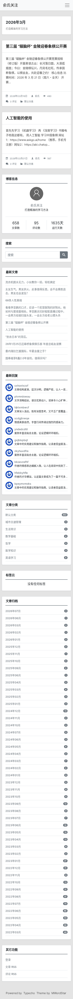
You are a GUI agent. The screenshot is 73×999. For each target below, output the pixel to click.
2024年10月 (12, 725)
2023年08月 (13, 810)
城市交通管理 (13, 522)
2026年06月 (13, 618)
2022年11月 (12, 875)
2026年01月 (12, 639)
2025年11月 (12, 653)
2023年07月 (13, 818)
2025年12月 (12, 646)
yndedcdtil (21, 429)
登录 (8, 959)
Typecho (29, 993)
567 (49, 158)
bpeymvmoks (22, 483)
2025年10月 (12, 661)
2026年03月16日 (18, 96)
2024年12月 (12, 711)
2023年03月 (13, 846)
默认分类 (28, 101)
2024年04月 (13, 753)
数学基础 (10, 536)
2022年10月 (12, 882)
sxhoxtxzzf (21, 385)
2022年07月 (13, 903)
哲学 (8, 543)
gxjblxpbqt (21, 440)
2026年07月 (13, 611)
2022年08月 (13, 896)
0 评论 (13, 101)
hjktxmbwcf (21, 407)
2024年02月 (13, 768)
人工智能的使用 (19, 118)
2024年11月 (12, 718)
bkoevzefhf (21, 461)
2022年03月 (13, 932)
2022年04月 (13, 925)
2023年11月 (12, 789)
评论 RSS (10, 974)
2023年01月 (12, 860)
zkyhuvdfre (21, 451)
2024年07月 (13, 732)
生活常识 (10, 529)
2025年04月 (13, 682)
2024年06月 (13, 739)
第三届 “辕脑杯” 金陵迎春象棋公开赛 (36, 46)
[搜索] (64, 254)
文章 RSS (10, 966)
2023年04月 (13, 839)
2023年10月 (12, 796)
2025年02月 (13, 696)
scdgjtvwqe (21, 418)
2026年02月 (13, 632)
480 (49, 96)
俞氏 (37, 96)
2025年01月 (12, 703)
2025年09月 (13, 668)
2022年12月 (12, 868)
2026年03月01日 (19, 158)
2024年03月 (13, 760)
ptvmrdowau (22, 396)
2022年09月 (13, 889)
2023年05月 (13, 832)
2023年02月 (13, 853)
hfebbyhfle (21, 472)
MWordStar (58, 993)
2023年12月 (12, 782)
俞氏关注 (10, 5)
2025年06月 (13, 675)
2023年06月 (13, 825)
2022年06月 (13, 910)
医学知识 (10, 550)
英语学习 (10, 557)
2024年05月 (13, 746)
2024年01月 (12, 775)
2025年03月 (13, 689)
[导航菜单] (67, 5)
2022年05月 (13, 918)
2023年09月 (13, 803)
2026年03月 (13, 625)
